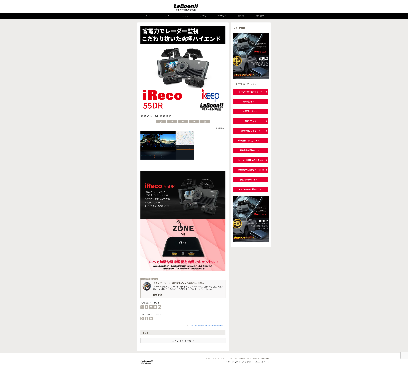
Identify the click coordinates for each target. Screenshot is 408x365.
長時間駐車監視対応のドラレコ (250, 170)
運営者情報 (265, 358)
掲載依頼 (256, 358)
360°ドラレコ (251, 121)
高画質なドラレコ (250, 101)
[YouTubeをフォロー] (160, 295)
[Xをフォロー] (154, 295)
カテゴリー (233, 358)
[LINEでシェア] (194, 121)
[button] (205, 121)
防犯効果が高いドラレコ (250, 180)
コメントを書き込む (183, 340)
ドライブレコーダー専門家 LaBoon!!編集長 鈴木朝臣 (178, 283)
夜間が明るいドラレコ (250, 131)
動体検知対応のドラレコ (250, 150)
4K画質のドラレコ (251, 111)
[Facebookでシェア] (172, 121)
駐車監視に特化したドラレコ (250, 141)
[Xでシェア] (161, 121)
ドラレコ (216, 358)
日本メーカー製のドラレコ (250, 92)
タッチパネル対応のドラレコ (250, 189)
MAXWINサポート (245, 358)
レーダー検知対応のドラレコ (250, 160)
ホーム (208, 358)
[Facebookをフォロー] (157, 295)
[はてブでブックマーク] (183, 121)
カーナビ (224, 358)
